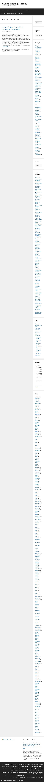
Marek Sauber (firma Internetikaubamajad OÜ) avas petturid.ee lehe (32, 747)
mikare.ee (41, 772)
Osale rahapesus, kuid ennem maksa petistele (37, 280)
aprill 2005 (37, 730)
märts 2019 (37, 450)
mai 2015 (37, 508)
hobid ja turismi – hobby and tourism (38, 85)
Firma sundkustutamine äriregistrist (38, 259)
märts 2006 (37, 706)
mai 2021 (37, 420)
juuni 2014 (37, 516)
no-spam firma (38, 116)
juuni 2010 (37, 596)
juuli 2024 (37, 401)
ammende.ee (28, 764)
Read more (5, 46)
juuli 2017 (37, 487)
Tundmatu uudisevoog (9, 739)
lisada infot (37, 101)
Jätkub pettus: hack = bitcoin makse (38, 225)
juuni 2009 (37, 627)
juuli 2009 (37, 625)
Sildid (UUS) (20, 13)
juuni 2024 (37, 403)
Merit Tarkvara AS (36, 772)
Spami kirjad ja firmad (14, 3)
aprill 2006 (37, 704)
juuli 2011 (37, 570)
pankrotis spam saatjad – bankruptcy (38, 121)
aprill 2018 (37, 472)
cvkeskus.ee (35, 766)
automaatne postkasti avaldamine (37, 57)
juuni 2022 (37, 414)
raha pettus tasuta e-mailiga (37, 129)
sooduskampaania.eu (30, 775)
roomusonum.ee (28, 773)
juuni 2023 (37, 408)
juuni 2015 (37, 506)
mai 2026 (37, 397)
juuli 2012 (37, 551)
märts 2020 (37, 436)
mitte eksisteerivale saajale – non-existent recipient (38, 109)
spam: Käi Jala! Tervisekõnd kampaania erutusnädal (12, 28)
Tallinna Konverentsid (38, 775)
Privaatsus (38, 353)
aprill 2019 (37, 448)
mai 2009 (37, 629)
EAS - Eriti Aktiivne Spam (19, 768)
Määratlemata (38, 103)
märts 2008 (37, 663)
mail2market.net (7, 772)
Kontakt (32, 10)
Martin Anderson (28, 772)
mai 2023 (37, 409)
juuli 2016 (37, 499)
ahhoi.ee (7, 764)
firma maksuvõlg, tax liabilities (38, 78)
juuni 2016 (37, 501)
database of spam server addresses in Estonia (11, 49)
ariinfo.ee (10, 766)
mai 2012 (37, 555)
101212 (4, 764)
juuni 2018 (37, 468)
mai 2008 (37, 659)
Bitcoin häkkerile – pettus (37, 209)
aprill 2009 (37, 630)
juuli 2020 (37, 431)
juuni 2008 (37, 658)
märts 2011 (37, 572)
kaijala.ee (11, 51)
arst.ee (13, 766)
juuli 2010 (37, 594)
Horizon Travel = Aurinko (30, 770)
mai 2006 (37, 703)
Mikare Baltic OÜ (12, 773)
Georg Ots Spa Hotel (32, 768)
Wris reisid (26, 777)
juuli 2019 (37, 447)
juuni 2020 (37, 433)
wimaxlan (22, 777)
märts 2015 (37, 509)
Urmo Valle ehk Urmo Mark (15, 777)
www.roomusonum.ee (34, 777)
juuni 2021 (37, 419)
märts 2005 (37, 732)
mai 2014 (37, 517)
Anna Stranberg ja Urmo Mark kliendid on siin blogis (32, 744)
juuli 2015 (37, 504)
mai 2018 (37, 470)
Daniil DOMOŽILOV (11, 768)
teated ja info (38, 144)
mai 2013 (37, 537)
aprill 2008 (37, 661)
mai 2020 (37, 434)
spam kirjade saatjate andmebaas (13, 50)
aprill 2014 (37, 519)
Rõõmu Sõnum (36, 773)
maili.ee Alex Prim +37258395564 (18, 772)
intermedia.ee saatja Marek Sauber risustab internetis (38, 94)
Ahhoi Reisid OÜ (13, 764)
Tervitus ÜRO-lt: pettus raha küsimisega (38, 275)
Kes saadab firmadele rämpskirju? (7, 10)
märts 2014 (37, 521)
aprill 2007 (37, 680)
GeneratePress (20, 780)
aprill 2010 (37, 599)
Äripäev (41, 777)
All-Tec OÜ (23, 764)
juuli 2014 (37, 514)
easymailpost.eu (26, 768)
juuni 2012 (37, 553)
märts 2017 (37, 489)
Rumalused (37, 132)
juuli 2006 (37, 701)
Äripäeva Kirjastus (40, 779)
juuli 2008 (37, 656)
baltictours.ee (16, 766)
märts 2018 (37, 473)
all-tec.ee (19, 764)
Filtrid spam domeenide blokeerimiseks (8, 13)
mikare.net (7, 773)
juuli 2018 (37, 467)
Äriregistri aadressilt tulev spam (23, 10)
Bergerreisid (28, 766)
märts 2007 (37, 681)
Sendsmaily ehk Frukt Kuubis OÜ (37, 135)
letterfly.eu (41, 770)
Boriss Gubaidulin (6, 51)
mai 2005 (37, 729)
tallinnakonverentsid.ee (7, 777)
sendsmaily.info (20, 776)
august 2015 (37, 503)
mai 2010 (37, 598)
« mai (36, 387)
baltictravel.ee (21, 766)
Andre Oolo (33, 764)
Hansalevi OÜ (18, 770)
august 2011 (37, 568)
